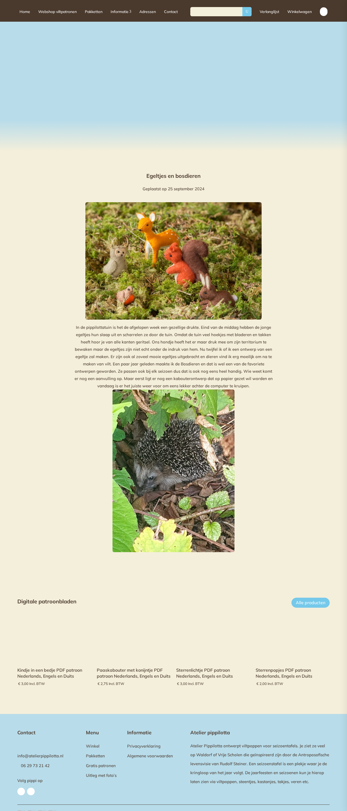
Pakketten (93, 11)
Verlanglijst (269, 11)
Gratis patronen (101, 765)
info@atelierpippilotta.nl (40, 755)
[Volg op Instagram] (31, 791)
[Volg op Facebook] (21, 791)
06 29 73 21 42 (35, 765)
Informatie (121, 11)
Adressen (147, 11)
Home (25, 11)
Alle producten (310, 602)
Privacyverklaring (143, 746)
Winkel (92, 746)
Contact (171, 11)
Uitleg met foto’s (101, 775)
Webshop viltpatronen (57, 11)
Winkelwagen (299, 11)
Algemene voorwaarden (150, 755)
